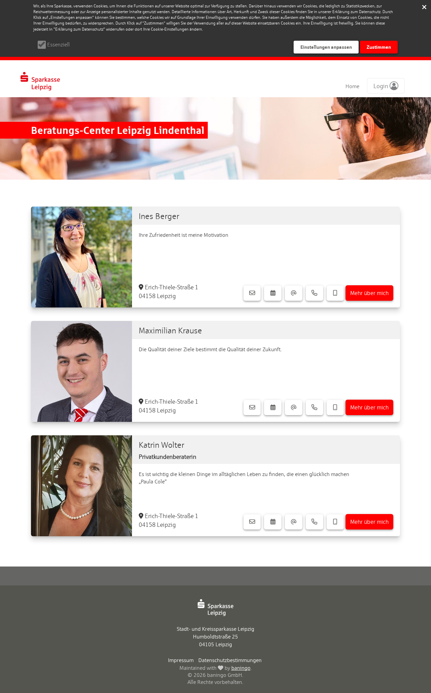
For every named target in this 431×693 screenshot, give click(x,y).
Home (352, 86)
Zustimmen (379, 47)
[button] (385, 85)
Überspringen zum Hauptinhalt (41, 7)
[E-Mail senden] (293, 293)
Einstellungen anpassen (326, 47)
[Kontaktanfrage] (252, 293)
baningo (241, 668)
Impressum (181, 660)
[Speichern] (424, 6)
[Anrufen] (314, 293)
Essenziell (58, 44)
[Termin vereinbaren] (272, 293)
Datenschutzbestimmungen (230, 660)
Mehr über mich (369, 293)
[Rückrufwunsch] (335, 293)
